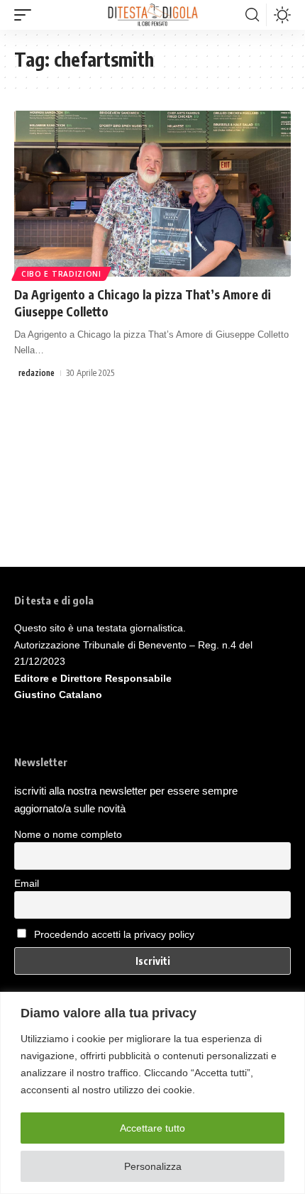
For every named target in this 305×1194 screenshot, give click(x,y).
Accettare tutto (152, 1128)
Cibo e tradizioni (61, 274)
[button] (26, 15)
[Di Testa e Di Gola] (152, 15)
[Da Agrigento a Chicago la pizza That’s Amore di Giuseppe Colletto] (152, 194)
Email (26, 883)
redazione (36, 372)
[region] (152, 1093)
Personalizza (153, 1166)
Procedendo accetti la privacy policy (114, 934)
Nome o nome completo (68, 834)
